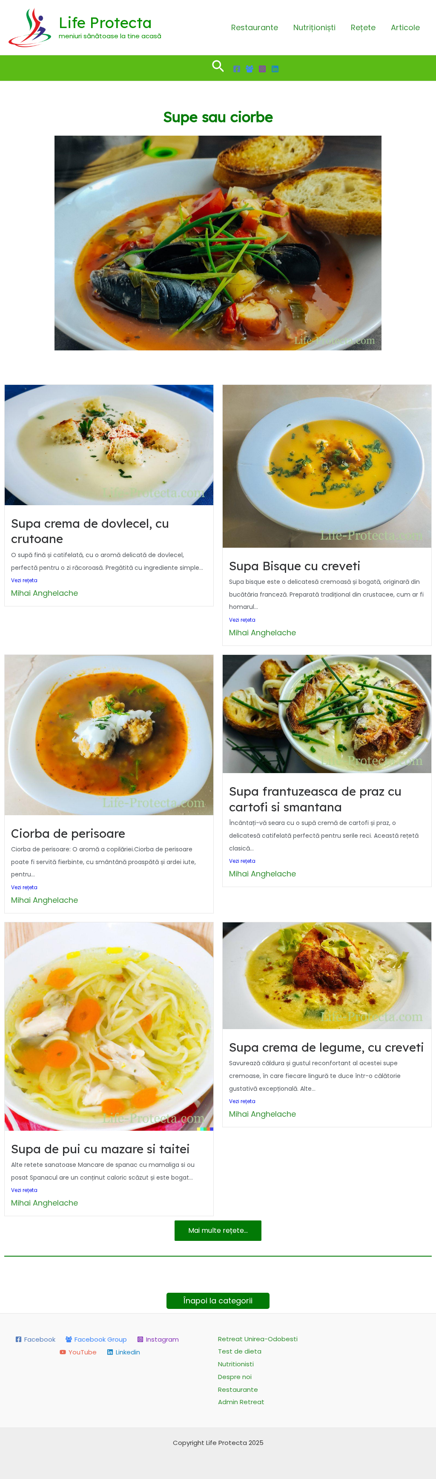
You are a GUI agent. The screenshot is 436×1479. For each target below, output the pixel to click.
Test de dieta (239, 1351)
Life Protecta (105, 22)
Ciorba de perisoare (68, 833)
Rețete (363, 27)
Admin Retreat (241, 1401)
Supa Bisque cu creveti (295, 565)
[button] (218, 68)
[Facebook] (237, 69)
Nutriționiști (314, 27)
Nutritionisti (236, 1364)
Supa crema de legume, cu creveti (326, 1047)
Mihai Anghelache (44, 593)
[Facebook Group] (249, 69)
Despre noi (235, 1376)
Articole (405, 27)
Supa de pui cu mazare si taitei (100, 1148)
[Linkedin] (275, 69)
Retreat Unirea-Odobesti (258, 1338)
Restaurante (254, 27)
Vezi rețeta (24, 580)
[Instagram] (262, 69)
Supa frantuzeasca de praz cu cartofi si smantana (315, 799)
